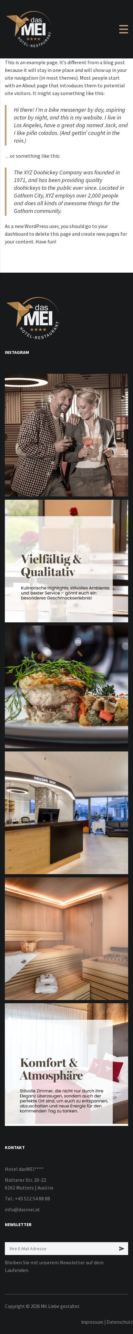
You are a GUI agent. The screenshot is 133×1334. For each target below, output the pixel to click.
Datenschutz (120, 1322)
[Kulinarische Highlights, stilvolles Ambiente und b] (66, 561)
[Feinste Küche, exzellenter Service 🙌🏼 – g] (66, 687)
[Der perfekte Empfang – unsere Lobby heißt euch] (66, 812)
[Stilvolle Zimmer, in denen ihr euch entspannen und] (66, 1064)
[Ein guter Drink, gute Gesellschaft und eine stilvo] (66, 435)
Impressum (92, 1322)
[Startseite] (29, 28)
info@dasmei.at (22, 1209)
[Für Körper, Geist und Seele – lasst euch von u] (66, 938)
